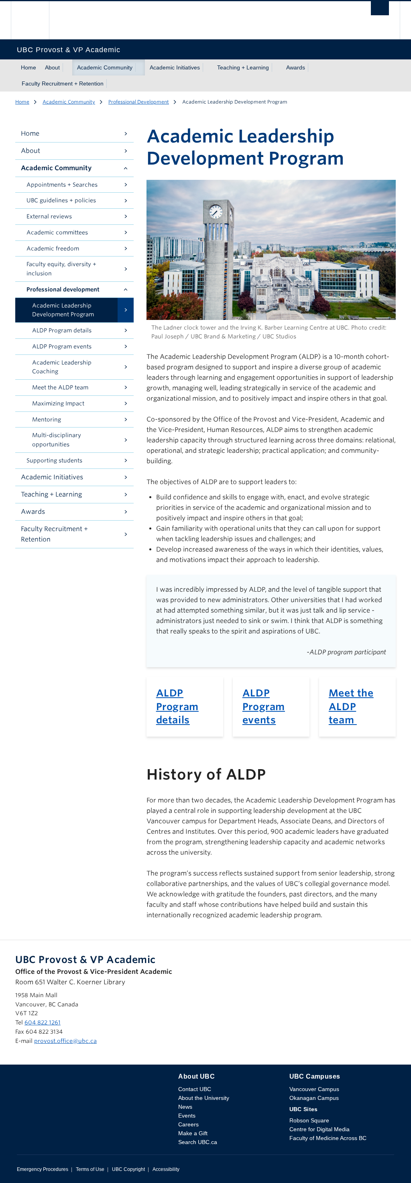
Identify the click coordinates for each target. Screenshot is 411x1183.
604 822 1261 (42, 1022)
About (52, 67)
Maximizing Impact (58, 403)
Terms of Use (90, 1169)
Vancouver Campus (314, 1089)
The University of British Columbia (36, 20)
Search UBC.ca (197, 1142)
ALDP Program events (263, 706)
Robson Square (309, 1120)
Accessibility (166, 1169)
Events (186, 1115)
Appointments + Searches (62, 184)
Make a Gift (193, 1133)
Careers (188, 1124)
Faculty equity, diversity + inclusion (61, 269)
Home (28, 67)
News (185, 1107)
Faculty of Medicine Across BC (327, 1138)
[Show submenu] (67, 67)
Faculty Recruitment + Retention (63, 83)
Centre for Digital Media (319, 1129)
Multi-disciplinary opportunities (56, 440)
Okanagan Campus (314, 1098)
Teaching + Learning (243, 67)
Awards (295, 67)
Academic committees (57, 232)
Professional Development (138, 102)
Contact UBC (194, 1089)
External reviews (49, 216)
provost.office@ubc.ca (65, 1041)
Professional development (63, 289)
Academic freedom (52, 248)
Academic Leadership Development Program (63, 310)
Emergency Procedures (42, 1169)
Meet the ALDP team (351, 706)
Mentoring (46, 419)
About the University (203, 1098)
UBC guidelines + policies (61, 200)
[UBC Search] (380, 10)
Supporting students (54, 460)
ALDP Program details (177, 706)
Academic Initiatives (175, 67)
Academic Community (104, 67)
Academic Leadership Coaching (62, 367)
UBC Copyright (128, 1169)
